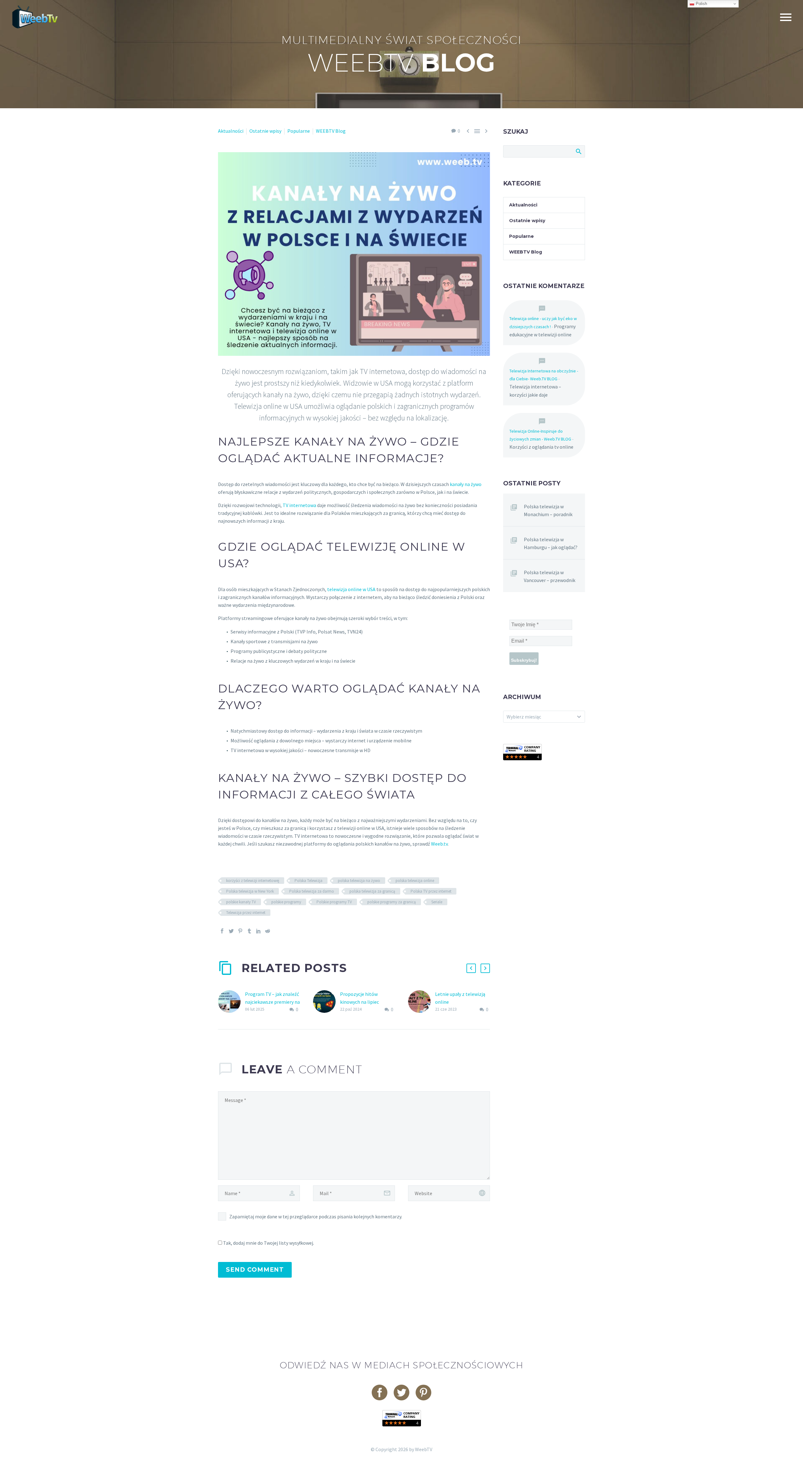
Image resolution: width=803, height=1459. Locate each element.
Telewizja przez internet (245, 912)
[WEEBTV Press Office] (522, 751)
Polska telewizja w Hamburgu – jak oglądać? (550, 543)
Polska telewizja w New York (250, 891)
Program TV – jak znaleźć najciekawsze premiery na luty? (272, 1002)
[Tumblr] (249, 930)
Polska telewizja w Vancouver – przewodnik (549, 576)
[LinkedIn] (258, 930)
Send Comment (255, 1269)
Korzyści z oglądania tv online (541, 447)
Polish (700, 3)
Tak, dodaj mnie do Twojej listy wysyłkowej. (268, 1243)
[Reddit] (267, 930)
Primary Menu (785, 17)
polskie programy (286, 902)
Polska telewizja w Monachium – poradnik (548, 510)
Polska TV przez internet (431, 891)
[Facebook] (222, 930)
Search (578, 151)
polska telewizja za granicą (372, 891)
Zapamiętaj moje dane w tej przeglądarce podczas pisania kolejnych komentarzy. (315, 1216)
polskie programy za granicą (391, 902)
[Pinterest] (240, 930)
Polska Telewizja (308, 880)
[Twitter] (231, 930)
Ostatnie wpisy (265, 131)
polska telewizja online (415, 880)
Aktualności (230, 131)
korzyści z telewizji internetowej (252, 880)
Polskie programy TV (334, 902)
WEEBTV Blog (331, 131)
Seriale (436, 902)
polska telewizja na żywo (359, 880)
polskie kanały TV (241, 902)
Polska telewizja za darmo (311, 891)
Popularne (298, 131)
